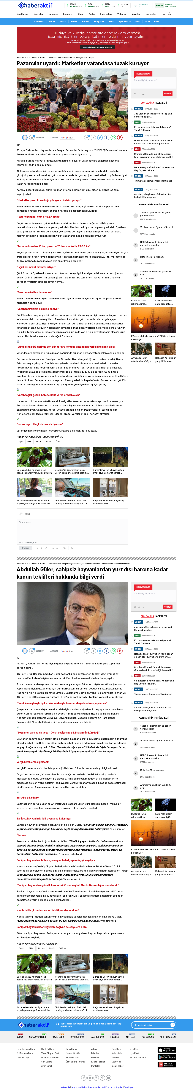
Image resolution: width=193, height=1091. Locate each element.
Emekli (21, 948)
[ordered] (53, 548)
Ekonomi (68, 13)
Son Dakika (22, 13)
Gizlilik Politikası (85, 1087)
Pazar (48, 441)
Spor (80, 13)
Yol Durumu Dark (25, 1053)
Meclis (51, 948)
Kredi (156, 21)
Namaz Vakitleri (37, 1036)
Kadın (92, 13)
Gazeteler (151, 13)
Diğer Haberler (125, 21)
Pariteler (86, 21)
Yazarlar (136, 13)
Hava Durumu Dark (26, 1049)
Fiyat (21, 441)
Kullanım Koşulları (115, 1087)
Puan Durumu (97, 1036)
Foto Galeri (106, 13)
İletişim (74, 1087)
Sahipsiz (62, 948)
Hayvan (41, 948)
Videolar (121, 13)
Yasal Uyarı (128, 1087)
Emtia (147, 21)
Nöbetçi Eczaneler (50, 1057)
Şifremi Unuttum (138, 1057)
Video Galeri (117, 1053)
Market (38, 441)
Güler (31, 948)
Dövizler (52, 21)
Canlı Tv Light (23, 1057)
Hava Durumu (77, 1036)
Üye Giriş (134, 1049)
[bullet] (57, 548)
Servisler (38, 13)
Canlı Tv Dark (47, 1049)
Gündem (53, 13)
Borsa (111, 21)
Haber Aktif (21, 57)
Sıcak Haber (117, 1065)
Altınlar (63, 21)
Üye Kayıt (134, 1053)
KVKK (104, 1087)
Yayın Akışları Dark (50, 1053)
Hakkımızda (65, 1087)
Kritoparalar (99, 21)
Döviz (137, 21)
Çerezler (97, 1087)
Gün (29, 441)
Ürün (58, 441)
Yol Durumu (147, 1036)
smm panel (46, 1065)
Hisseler (74, 21)
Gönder (25, 547)
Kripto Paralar (168, 1036)
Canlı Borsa (39, 21)
